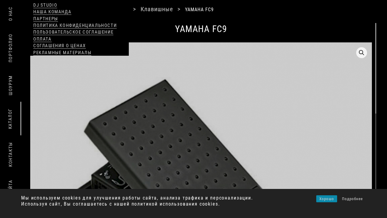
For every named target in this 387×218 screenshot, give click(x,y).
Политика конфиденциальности (75, 25)
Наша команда (52, 12)
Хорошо (326, 199)
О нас (10, 14)
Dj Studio (45, 5)
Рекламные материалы (62, 52)
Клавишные (148, 9)
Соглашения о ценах (59, 45)
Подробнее (352, 199)
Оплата (42, 39)
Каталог (10, 118)
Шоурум (10, 85)
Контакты (10, 154)
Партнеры (45, 18)
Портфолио (10, 48)
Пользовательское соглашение (73, 32)
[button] (361, 52)
